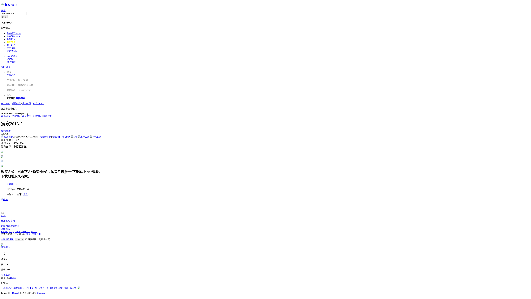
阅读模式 (66, 137)
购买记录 (11, 39)
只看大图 (56, 137)
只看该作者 (45, 137)
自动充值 (11, 42)
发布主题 (5, 275)
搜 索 (4, 17)
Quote (22, 231)
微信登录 (11, 62)
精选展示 (5, 116)
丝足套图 (26, 116)
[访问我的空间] (2, 245)
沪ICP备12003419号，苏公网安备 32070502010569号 (51, 288)
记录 (25, 194)
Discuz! (15, 293)
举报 (13, 221)
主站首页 (14, 33)
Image (11, 231)
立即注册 (36, 234)
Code (27, 231)
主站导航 (13, 36)
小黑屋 (4, 288)
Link (17, 231)
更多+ (13, 277)
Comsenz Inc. (43, 293)
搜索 (3, 10)
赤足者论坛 (12, 51)
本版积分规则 (7, 239)
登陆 (3, 67)
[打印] (74, 137)
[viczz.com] (9, 4)
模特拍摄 (16, 103)
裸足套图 (16, 116)
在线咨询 (11, 75)
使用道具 (5, 221)
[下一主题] (95, 137)
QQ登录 (10, 59)
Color (5, 231)
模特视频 (47, 116)
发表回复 (19, 240)
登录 (28, 234)
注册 (8, 67)
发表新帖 (15, 226)
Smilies (34, 231)
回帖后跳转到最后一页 (39, 239)
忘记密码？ (12, 56)
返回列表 (5, 226)
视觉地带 (8, 137)
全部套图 (26, 103)
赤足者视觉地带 (16, 288)
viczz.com (5, 103)
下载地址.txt (12, 184)
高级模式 (5, 229)
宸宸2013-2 (38, 103)
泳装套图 (37, 116)
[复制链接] (6, 131)
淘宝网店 (11, 45)
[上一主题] (83, 137)
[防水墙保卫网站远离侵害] (79, 288)
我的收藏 (11, 48)
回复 (3, 215)
